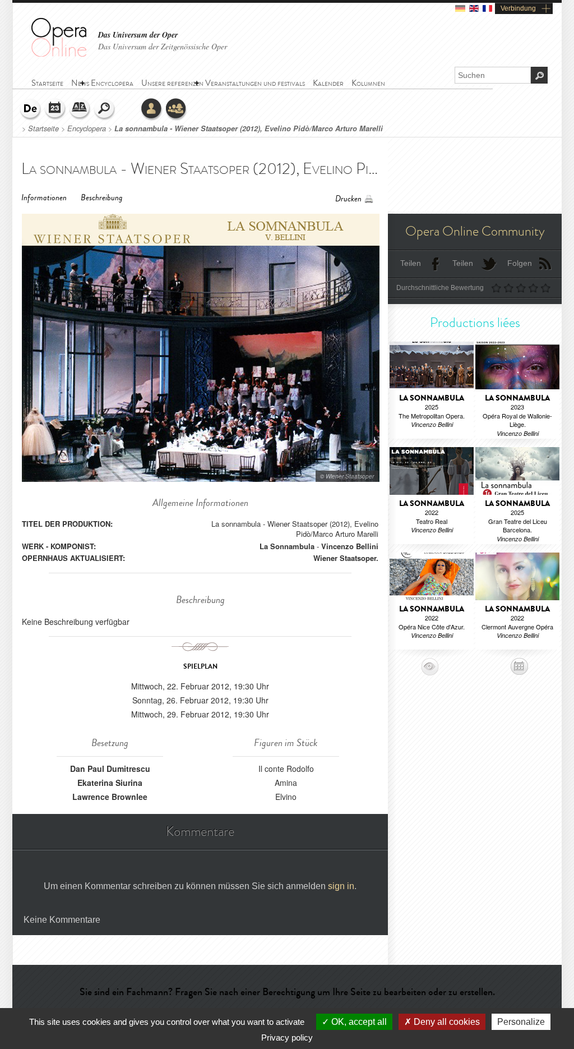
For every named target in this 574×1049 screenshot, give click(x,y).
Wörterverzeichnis (80, 109)
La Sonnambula (287, 546)
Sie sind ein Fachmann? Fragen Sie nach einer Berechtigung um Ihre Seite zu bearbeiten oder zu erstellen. (287, 991)
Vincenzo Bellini (349, 546)
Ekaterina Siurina (109, 782)
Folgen (519, 263)
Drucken (348, 199)
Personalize (521, 1022)
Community (176, 109)
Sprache (31, 109)
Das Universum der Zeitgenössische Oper (162, 46)
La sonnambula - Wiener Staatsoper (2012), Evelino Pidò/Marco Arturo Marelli (248, 128)
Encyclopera (86, 128)
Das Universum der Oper (138, 35)
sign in (341, 886)
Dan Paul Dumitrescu (110, 768)
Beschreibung (102, 198)
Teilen (410, 263)
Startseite (43, 128)
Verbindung (518, 8)
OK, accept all (358, 1022)
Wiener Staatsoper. (345, 558)
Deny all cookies (445, 1022)
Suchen (105, 109)
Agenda (55, 109)
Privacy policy (287, 1037)
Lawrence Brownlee (109, 796)
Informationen (44, 198)
